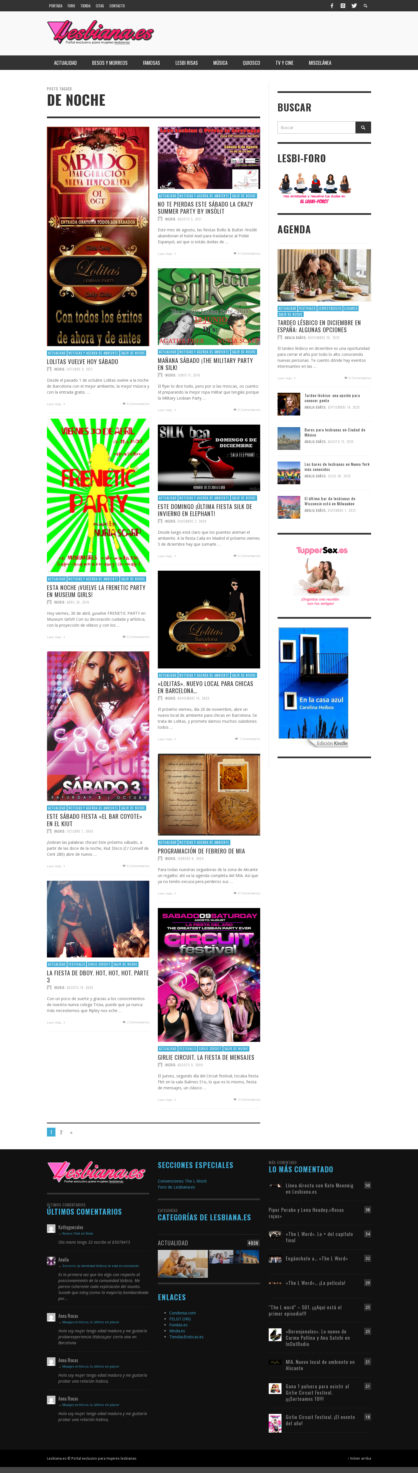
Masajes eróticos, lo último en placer (90, 1322)
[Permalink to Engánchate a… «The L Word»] (275, 1258)
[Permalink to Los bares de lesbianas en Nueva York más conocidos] (289, 472)
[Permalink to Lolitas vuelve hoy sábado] (98, 236)
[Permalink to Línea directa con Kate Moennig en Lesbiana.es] (275, 1185)
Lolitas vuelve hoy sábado (82, 361)
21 (367, 1361)
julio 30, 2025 (339, 476)
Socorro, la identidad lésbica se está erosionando (100, 1266)
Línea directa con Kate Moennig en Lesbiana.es (319, 1188)
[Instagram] (343, 5)
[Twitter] (353, 5)
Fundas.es (178, 1324)
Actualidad (57, 353)
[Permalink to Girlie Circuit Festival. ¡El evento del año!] (275, 1423)
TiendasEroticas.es (186, 1336)
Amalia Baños (295, 337)
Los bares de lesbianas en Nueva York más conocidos (337, 466)
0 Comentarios (137, 403)
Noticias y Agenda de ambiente (93, 353)
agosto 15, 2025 (341, 442)
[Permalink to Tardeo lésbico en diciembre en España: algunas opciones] (324, 275)
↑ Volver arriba (359, 1458)
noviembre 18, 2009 (194, 698)
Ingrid (59, 369)
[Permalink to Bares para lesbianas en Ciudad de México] (289, 438)
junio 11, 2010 (189, 375)
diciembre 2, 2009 (192, 521)
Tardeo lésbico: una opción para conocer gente (332, 397)
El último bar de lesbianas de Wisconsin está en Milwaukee (330, 500)
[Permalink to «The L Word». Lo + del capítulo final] (275, 1234)
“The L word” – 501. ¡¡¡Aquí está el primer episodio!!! (305, 1310)
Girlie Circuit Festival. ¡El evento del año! (320, 1420)
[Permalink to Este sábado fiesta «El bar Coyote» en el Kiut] (98, 725)
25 (367, 1307)
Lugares (350, 308)
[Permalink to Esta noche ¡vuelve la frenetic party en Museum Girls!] (98, 495)
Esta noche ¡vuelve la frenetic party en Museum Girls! (96, 591)
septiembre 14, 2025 (344, 407)
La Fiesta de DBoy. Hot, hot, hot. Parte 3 (98, 976)
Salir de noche (133, 353)
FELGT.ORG (180, 1319)
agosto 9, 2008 (190, 1064)
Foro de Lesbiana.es (176, 1187)
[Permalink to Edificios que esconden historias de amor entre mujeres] (247, 1260)
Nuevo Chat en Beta (77, 1233)
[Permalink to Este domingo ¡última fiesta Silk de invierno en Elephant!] (209, 457)
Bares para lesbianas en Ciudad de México (335, 432)
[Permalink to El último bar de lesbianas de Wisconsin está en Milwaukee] (289, 507)
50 (367, 1185)
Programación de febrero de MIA (201, 850)
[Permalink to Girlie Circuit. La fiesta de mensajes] (209, 974)
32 (367, 1258)
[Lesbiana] (96, 1172)
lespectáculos (330, 308)
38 (367, 1209)
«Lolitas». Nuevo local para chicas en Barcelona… (205, 687)
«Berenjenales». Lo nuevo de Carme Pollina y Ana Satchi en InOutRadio (318, 1337)
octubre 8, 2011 (80, 369)
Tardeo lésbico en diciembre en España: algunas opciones (319, 326)
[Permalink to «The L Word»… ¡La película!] (275, 1282)
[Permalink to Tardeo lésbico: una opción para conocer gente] (289, 403)
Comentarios (138, 1022)
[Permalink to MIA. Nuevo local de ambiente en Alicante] (275, 1361)
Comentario (249, 739)
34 (367, 1234)
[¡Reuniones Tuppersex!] (321, 575)
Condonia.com (182, 1313)
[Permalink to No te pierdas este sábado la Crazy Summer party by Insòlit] (209, 157)
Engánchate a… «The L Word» (317, 1258)
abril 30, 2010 (78, 602)
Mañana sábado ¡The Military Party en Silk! (205, 364)
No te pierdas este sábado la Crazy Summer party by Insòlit (205, 207)
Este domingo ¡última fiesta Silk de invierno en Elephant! (205, 510)
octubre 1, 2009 (80, 831)
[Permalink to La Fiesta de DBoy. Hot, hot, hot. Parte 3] (98, 918)
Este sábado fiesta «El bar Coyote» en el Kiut (94, 820)
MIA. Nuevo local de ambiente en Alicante (320, 1365)
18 (367, 1417)
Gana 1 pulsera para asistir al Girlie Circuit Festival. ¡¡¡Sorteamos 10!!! (317, 1392)
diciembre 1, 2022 (342, 510)
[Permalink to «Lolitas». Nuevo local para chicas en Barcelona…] (209, 619)
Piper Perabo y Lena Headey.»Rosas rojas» (306, 1212)
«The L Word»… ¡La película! (315, 1282)
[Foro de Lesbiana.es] (315, 188)
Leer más (54, 404)
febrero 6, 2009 (191, 858)
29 (367, 1282)
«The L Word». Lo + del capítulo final (319, 1237)
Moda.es (177, 1330)
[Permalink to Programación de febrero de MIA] (209, 794)
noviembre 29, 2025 (324, 337)
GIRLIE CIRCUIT (99, 964)
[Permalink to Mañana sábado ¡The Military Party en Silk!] (209, 306)
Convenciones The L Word (182, 1181)
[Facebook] (332, 5)
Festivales (77, 964)
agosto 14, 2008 (80, 987)
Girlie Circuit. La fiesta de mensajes (206, 1056)
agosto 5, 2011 (190, 219)
